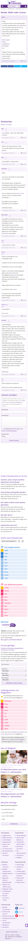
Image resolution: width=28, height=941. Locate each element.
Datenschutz (11, 936)
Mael (21, 25)
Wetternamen (20, 882)
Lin (5, 716)
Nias (18, 25)
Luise (14, 289)
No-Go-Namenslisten (7, 734)
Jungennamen (6, 835)
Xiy (22, 698)
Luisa (22, 193)
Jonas (6, 572)
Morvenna (7, 701)
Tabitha (6, 726)
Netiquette (5, 927)
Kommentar (5, 415)
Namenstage (20, 865)
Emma (6, 591)
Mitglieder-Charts (7, 889)
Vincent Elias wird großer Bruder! (13, 492)
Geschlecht (4, 669)
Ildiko (6, 707)
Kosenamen (19, 855)
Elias (5, 563)
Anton (6, 575)
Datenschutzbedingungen (9, 431)
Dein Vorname (5, 664)
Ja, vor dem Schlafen (8, 816)
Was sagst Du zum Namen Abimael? (11, 640)
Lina (5, 597)
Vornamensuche (7, 849)
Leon (6, 553)
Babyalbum (5, 925)
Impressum (8, 938)
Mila (5, 600)
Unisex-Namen (6, 840)
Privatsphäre (18, 936)
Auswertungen (20, 871)
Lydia (6, 719)
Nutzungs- (17, 429)
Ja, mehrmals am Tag (8, 809)
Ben (5, 560)
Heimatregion (5, 678)
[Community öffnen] (26, 6)
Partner (12, 935)
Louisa (18, 193)
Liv (5, 713)
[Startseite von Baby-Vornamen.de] (14, 4)
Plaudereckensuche (8, 916)
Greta (6, 722)
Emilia (6, 588)
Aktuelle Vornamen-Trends (5, 898)
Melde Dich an (6, 739)
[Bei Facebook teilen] (7, 66)
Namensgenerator (7, 851)
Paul (5, 556)
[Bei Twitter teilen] (20, 66)
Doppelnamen (6, 842)
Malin (3, 40)
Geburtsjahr (5, 673)
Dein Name (4, 409)
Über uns (7, 935)
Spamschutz (5, 434)
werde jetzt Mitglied (19, 739)
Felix (6, 569)
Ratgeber (19, 857)
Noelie (4, 42)
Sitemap (17, 935)
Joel (11, 273)
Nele (3, 46)
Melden (24, 61)
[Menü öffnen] (2, 6)
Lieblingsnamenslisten (17, 732)
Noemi (7, 233)
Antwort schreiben (6, 124)
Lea (5, 612)
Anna (6, 615)
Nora (6, 710)
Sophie (8, 40)
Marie (8, 44)
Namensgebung (21, 835)
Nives (6, 729)
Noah (6, 550)
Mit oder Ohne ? (7, 515)
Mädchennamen (7, 838)
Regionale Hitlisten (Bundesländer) (7, 880)
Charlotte (7, 603)
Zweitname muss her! (9, 525)
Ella (5, 606)
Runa (6, 704)
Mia (5, 594)
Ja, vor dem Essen (7, 813)
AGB (6, 936)
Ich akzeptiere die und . (12, 430)
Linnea (4, 133)
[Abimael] (8, 628)
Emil (5, 566)
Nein (3, 819)
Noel (15, 275)
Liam (6, 578)
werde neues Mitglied (15, 402)
